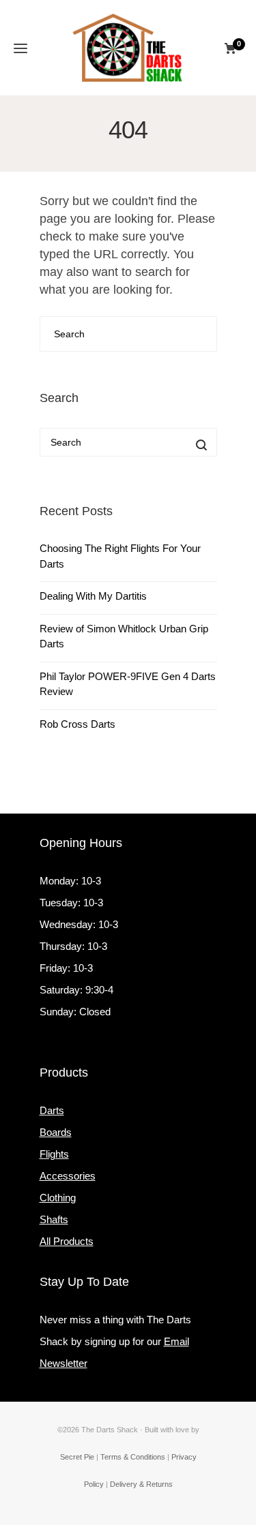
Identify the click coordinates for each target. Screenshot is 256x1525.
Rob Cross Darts (77, 724)
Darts (52, 1110)
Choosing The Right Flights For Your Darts (120, 556)
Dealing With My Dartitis (93, 596)
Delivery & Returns (141, 1484)
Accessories (68, 1176)
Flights (54, 1154)
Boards (56, 1132)
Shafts (54, 1219)
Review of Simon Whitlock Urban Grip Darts (124, 636)
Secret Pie (77, 1457)
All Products (67, 1241)
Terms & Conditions (132, 1457)
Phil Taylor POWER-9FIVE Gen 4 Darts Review (128, 684)
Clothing (58, 1197)
